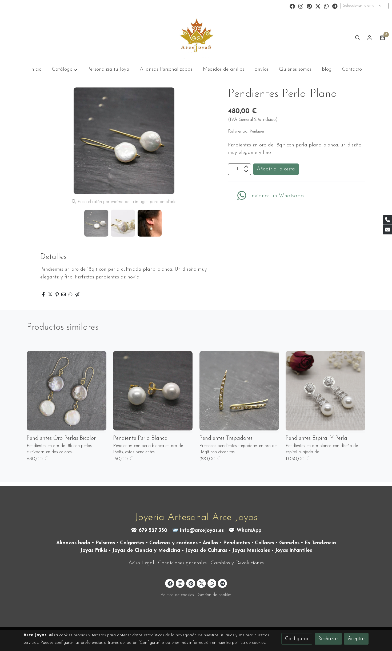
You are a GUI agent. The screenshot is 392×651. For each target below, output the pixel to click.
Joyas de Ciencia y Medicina (146, 550)
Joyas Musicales (251, 550)
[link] (196, 37)
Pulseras (105, 543)
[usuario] (369, 37)
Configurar (297, 638)
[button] (211, 141)
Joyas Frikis (93, 550)
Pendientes (236, 543)
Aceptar (356, 638)
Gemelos (289, 543)
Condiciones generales (182, 563)
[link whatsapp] (326, 6)
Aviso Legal (141, 563)
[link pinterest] (309, 6)
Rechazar (328, 638)
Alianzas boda (73, 543)
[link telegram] (335, 6)
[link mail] (387, 229)
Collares (264, 543)
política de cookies (248, 643)
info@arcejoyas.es (202, 530)
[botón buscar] (357, 37)
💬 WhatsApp (245, 530)
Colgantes (132, 543)
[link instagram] (300, 6)
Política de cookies (177, 595)
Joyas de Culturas (206, 550)
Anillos (210, 543)
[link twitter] (318, 6)
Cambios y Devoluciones (237, 563)
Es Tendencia (320, 543)
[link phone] (387, 220)
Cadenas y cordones (173, 543)
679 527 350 (153, 530)
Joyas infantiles (293, 550)
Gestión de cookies (214, 595)
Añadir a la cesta (276, 168)
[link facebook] (292, 6)
